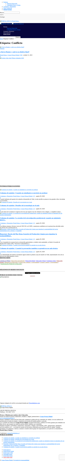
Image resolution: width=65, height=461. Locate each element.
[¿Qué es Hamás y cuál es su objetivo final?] (12, 47)
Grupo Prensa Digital (7, 460)
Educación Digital (30, 261)
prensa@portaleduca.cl (13, 433)
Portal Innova (7, 449)
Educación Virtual (41, 261)
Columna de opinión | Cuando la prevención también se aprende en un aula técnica (29, 248)
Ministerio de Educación (11, 262)
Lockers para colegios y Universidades (29, 262)
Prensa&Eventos (7, 454)
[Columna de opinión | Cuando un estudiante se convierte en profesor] (19, 189)
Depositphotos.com (34, 403)
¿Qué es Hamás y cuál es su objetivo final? (14, 52)
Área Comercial (7, 8)
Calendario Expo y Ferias (13, 5)
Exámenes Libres (51, 261)
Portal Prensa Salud (8, 451)
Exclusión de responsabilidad (21, 460)
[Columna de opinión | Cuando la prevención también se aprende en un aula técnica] (22, 245)
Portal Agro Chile (8, 453)
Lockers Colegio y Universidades (49, 262)
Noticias (5, 2)
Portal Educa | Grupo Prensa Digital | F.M (11, 55)
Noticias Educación (12, 3)
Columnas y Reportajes (9, 6)
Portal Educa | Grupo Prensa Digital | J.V (24, 196)
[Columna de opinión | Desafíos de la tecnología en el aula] (16, 202)
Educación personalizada (18, 261)
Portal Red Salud (7, 456)
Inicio (1, 39)
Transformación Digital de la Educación (11, 264)
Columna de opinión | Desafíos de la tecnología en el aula (19, 205)
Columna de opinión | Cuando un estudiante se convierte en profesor (23, 193)
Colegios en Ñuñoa (5, 261)
